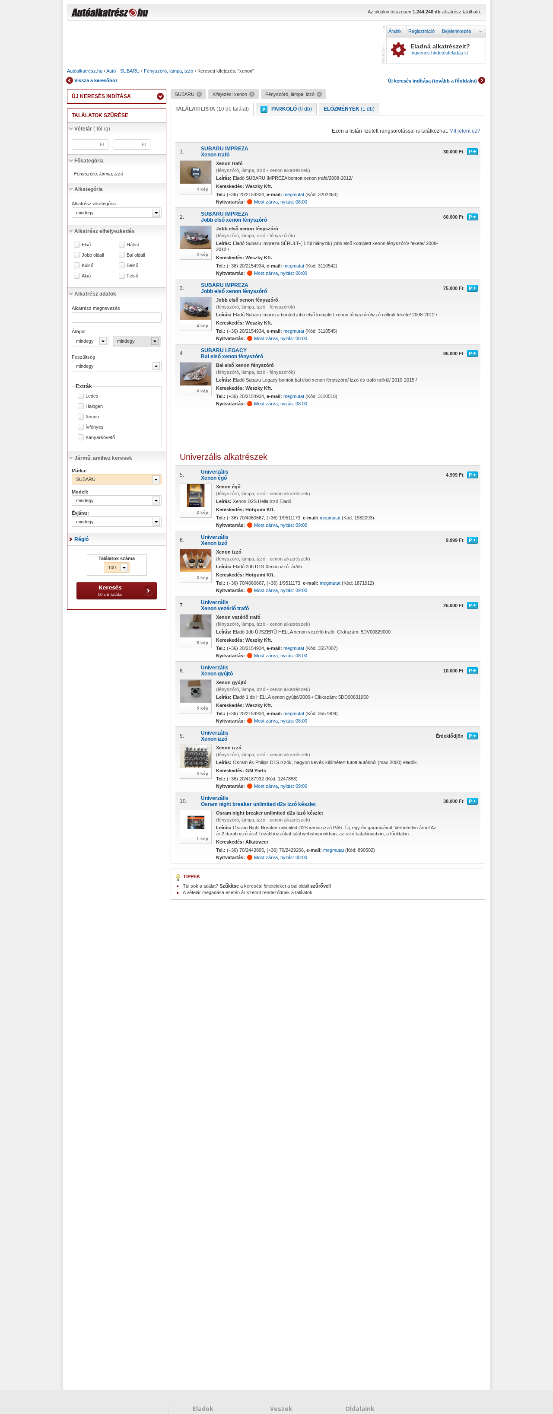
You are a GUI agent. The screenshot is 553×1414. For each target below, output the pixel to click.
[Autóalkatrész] (140, 13)
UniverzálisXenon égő (215, 475)
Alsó (86, 276)
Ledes (92, 396)
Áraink (395, 31)
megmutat (293, 194)
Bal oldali (136, 255)
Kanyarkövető (100, 437)
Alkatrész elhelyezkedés (104, 231)
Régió (81, 539)
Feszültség (83, 357)
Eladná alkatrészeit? (440, 49)
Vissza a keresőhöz (96, 80)
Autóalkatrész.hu (84, 70)
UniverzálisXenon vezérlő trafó (225, 605)
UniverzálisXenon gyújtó (217, 671)
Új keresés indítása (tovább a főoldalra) (432, 80)
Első (86, 244)
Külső (87, 265)
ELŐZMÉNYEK (349, 109)
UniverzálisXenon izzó (215, 540)
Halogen (94, 406)
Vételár (92, 129)
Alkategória (88, 189)
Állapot (79, 331)
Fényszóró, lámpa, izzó (168, 70)
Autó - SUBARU (123, 70)
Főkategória (89, 161)
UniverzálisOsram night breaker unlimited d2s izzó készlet (258, 801)
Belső (132, 265)
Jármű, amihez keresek (103, 458)
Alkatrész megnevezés (96, 308)
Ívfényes (95, 427)
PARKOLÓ (291, 109)
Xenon (92, 416)
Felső (132, 276)
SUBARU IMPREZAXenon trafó (224, 152)
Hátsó (133, 244)
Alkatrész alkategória (94, 203)
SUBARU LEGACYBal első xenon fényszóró (232, 353)
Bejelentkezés (456, 31)
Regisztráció (421, 31)
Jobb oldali (93, 255)
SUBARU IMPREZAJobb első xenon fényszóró (234, 217)
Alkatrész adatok (95, 294)
